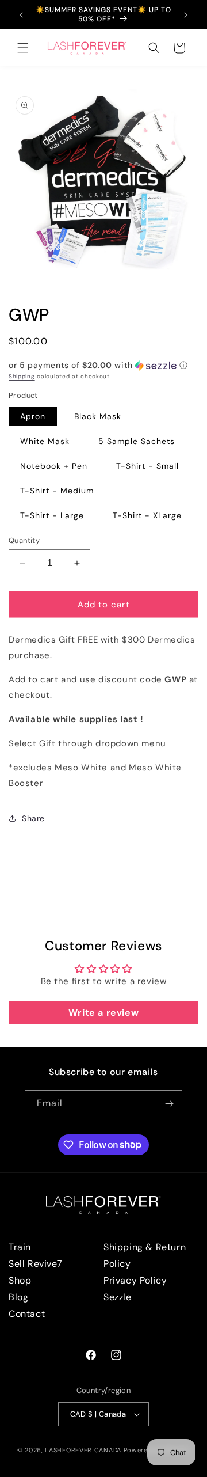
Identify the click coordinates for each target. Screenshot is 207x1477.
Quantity (24, 540)
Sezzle (117, 1297)
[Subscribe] (169, 1103)
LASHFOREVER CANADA (83, 1450)
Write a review (103, 1013)
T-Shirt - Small (147, 466)
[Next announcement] (185, 15)
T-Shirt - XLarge (147, 515)
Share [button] (33, 818)
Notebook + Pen (53, 466)
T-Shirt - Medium (57, 490)
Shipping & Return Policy (144, 1255)
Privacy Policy (135, 1280)
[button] (23, 47)
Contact (27, 1314)
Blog (18, 1297)
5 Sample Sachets (136, 441)
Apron (32, 416)
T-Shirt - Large (52, 515)
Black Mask (97, 416)
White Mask (45, 441)
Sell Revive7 (35, 1264)
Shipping (22, 376)
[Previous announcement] (21, 15)
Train (20, 1247)
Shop (20, 1280)
